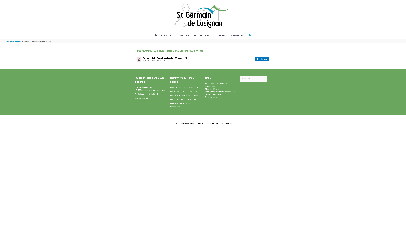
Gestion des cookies (213, 94)
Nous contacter (141, 98)
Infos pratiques (237, 35)
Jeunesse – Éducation (200, 35)
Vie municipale (166, 35)
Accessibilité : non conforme (216, 83)
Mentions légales (212, 89)
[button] (250, 35)
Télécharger (262, 59)
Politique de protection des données (220, 91)
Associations (220, 35)
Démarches (182, 35)
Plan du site (210, 86)
